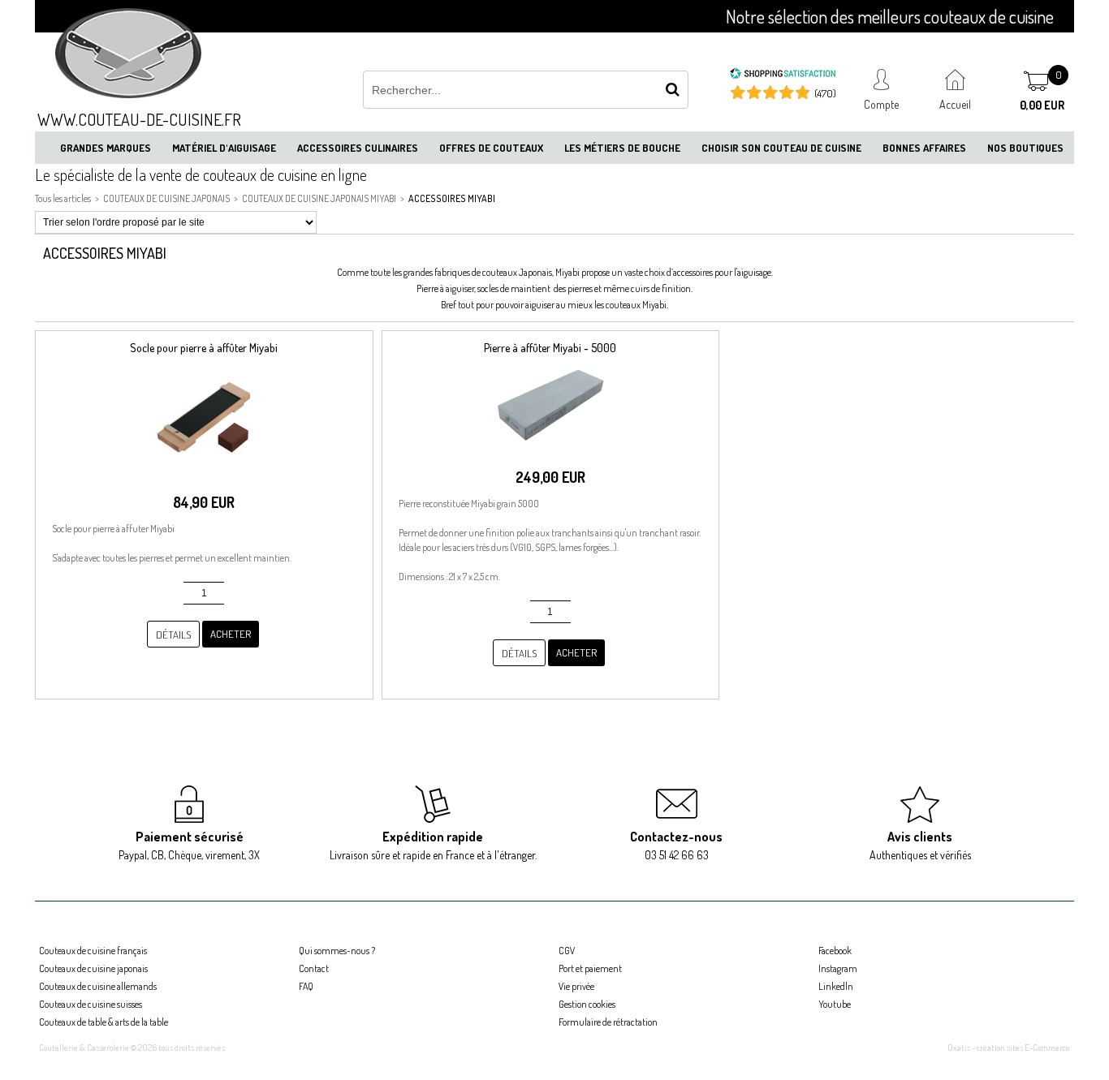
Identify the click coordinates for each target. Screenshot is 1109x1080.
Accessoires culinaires (357, 147)
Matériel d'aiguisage (224, 147)
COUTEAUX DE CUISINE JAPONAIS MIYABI (319, 198)
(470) (825, 93)
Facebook (835, 950)
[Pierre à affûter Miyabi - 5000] (550, 449)
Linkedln (835, 986)
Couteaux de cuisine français (93, 950)
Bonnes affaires (924, 147)
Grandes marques (105, 147)
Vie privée (576, 986)
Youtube (834, 1004)
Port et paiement (590, 968)
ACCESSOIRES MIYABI (451, 198)
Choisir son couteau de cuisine (781, 147)
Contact (314, 968)
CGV (567, 950)
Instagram (837, 968)
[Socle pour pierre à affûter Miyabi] (204, 474)
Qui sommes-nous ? (337, 950)
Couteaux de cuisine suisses (90, 1004)
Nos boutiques (1025, 147)
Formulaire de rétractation (608, 1022)
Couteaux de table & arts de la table (103, 1022)
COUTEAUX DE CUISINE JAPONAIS (166, 198)
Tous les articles (63, 198)
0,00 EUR (1042, 105)
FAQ (306, 986)
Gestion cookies (587, 1004)
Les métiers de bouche (622, 147)
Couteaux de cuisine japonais (93, 968)
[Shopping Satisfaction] (782, 75)
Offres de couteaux (491, 147)
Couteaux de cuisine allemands (98, 986)
